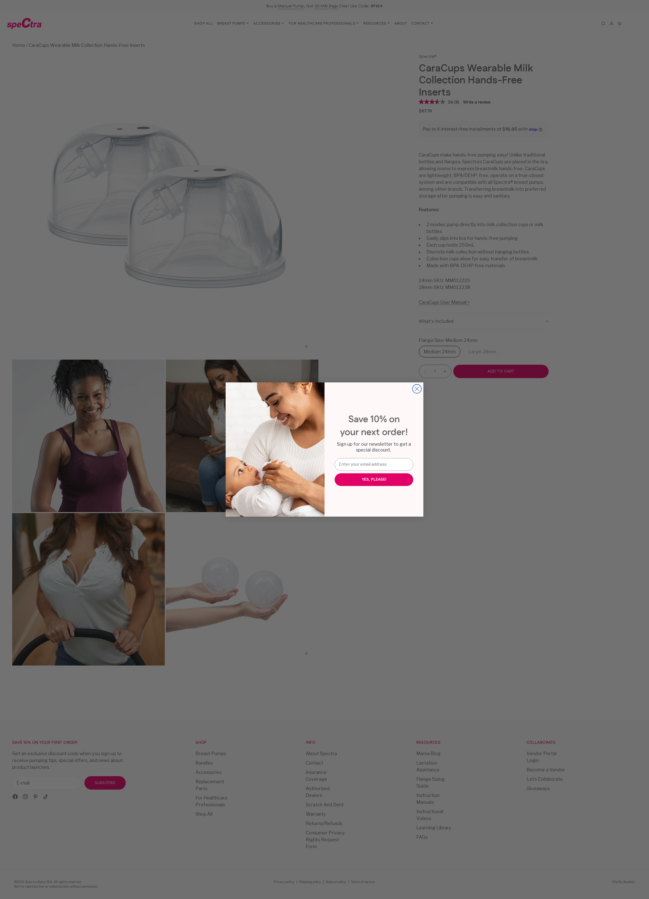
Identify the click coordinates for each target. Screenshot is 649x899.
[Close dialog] (416, 388)
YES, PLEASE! (374, 479)
